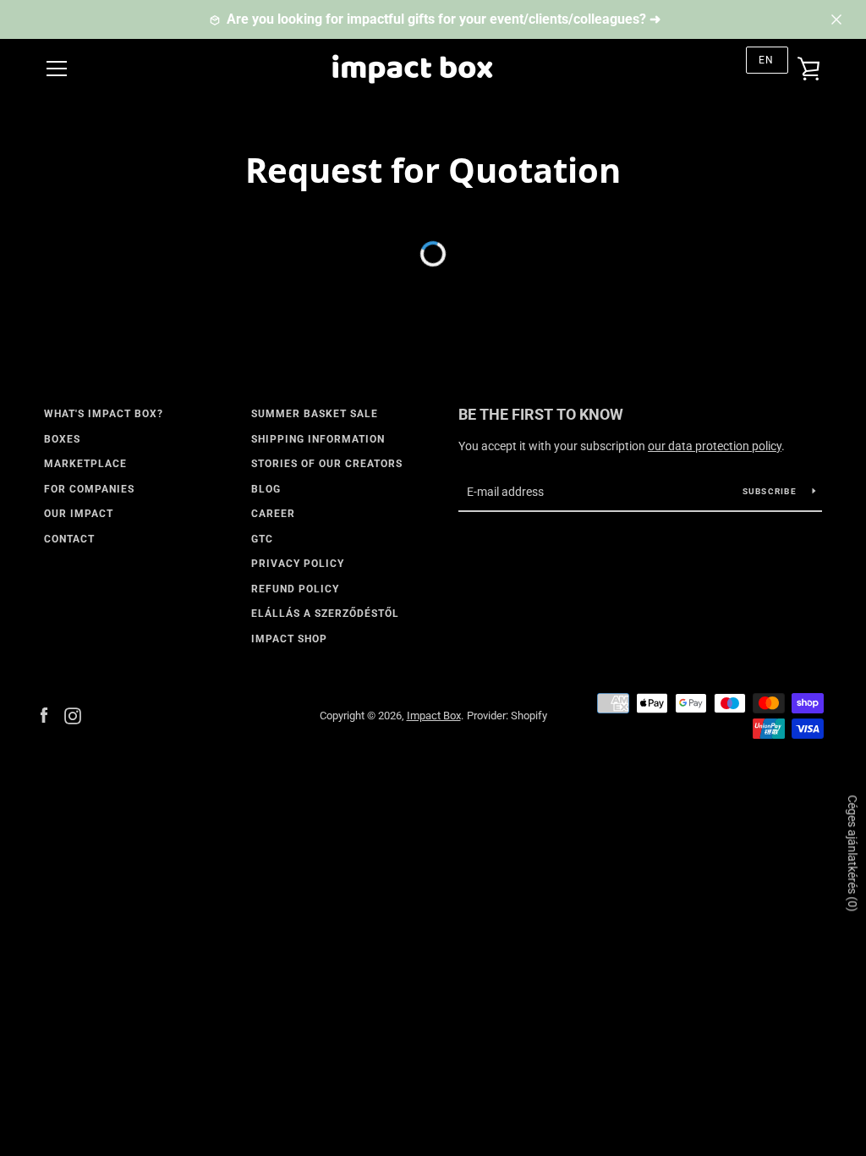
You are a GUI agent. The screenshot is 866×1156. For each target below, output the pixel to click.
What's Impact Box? (103, 414)
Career (273, 514)
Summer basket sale (314, 414)
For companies (89, 489)
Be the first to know (540, 414)
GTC (262, 539)
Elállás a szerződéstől (325, 613)
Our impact (78, 514)
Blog (266, 489)
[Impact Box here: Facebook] (44, 715)
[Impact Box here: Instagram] (72, 715)
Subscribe (771, 491)
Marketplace (85, 464)
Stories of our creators (327, 464)
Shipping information (318, 439)
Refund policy (295, 589)
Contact (69, 539)
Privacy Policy (297, 564)
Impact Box (434, 715)
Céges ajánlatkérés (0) (852, 853)
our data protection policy (714, 446)
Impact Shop (289, 639)
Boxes (62, 439)
